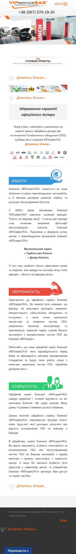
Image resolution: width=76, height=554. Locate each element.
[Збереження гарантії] (38, 159)
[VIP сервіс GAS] (28, 5)
